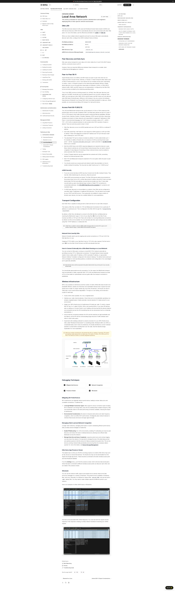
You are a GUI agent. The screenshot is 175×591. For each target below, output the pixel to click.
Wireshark (121, 49)
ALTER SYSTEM (107, 141)
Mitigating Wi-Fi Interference (126, 41)
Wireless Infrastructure (124, 36)
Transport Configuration (124, 26)
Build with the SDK (57, 8)
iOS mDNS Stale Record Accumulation (89, 185)
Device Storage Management (90, 445)
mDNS (96, 32)
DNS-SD (103, 32)
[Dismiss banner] (173, 1)
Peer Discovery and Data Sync (125, 18)
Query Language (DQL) (70, 8)
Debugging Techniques (123, 38)
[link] (74, 385)
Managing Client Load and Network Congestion (125, 44)
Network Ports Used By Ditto (126, 29)
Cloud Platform (84, 8)
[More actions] (110, 17)
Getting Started (44, 8)
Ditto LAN (120, 15)
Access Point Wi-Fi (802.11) (125, 22)
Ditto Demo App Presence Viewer (127, 47)
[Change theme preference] (133, 5)
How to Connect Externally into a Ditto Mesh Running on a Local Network (127, 33)
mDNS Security (122, 24)
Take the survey (98, 1)
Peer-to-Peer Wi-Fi (122, 20)
